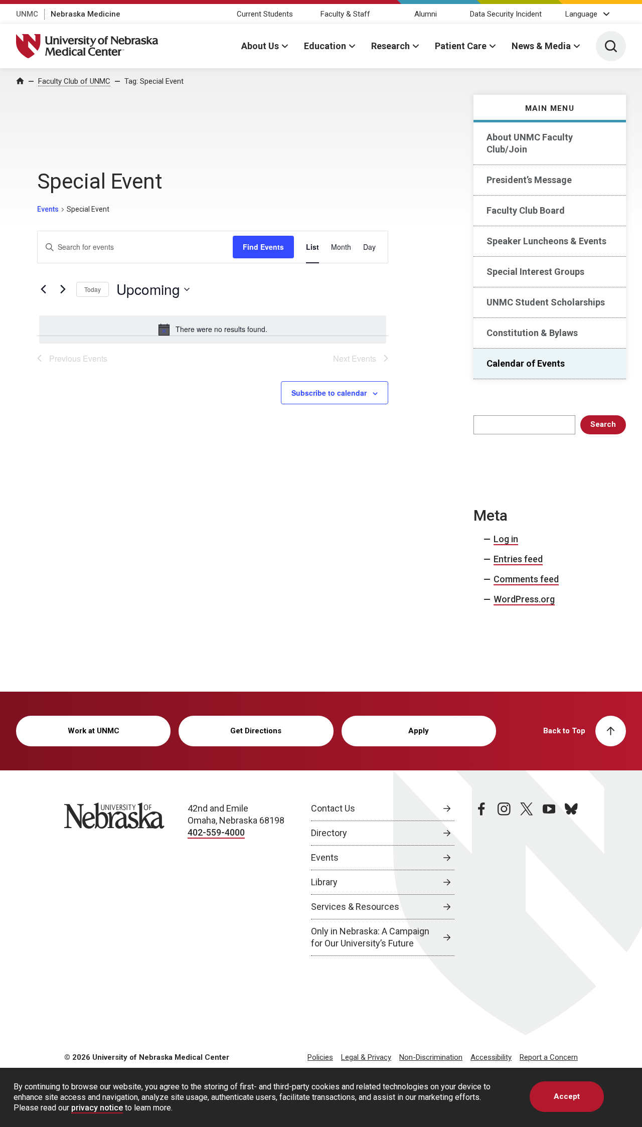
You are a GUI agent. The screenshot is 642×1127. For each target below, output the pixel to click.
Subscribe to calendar (329, 393)
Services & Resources (355, 906)
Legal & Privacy (366, 1057)
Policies (320, 1057)
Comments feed (526, 579)
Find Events (263, 247)
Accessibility (491, 1057)
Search (603, 424)
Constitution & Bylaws (532, 333)
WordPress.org (524, 599)
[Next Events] (63, 289)
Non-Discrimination (430, 1057)
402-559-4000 (216, 832)
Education (325, 46)
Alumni (425, 14)
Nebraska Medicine (85, 14)
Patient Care (461, 46)
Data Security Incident (506, 14)
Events (48, 209)
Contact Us (333, 808)
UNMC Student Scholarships (546, 302)
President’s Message (529, 180)
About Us (260, 46)
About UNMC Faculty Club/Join (530, 143)
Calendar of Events (526, 363)
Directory (329, 833)
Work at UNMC (93, 730)
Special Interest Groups (535, 271)
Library (324, 882)
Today (92, 289)
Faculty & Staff (345, 14)
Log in (506, 539)
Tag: (154, 81)
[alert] (212, 329)
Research (390, 46)
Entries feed (518, 559)
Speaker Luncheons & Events (546, 241)
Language (581, 14)
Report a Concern (549, 1057)
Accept (567, 1096)
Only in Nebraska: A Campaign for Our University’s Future (370, 937)
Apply (418, 730)
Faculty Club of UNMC (74, 81)
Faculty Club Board (526, 210)
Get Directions (255, 730)
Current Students (265, 14)
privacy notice (97, 1108)
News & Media (541, 46)
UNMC (27, 14)
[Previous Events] (43, 289)
